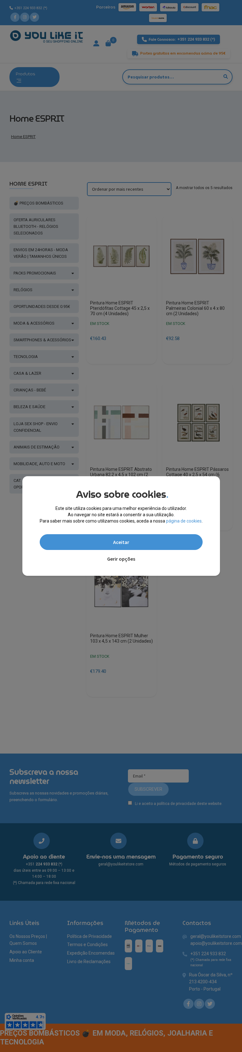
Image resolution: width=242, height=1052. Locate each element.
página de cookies (184, 520)
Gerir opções (121, 559)
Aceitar (121, 542)
